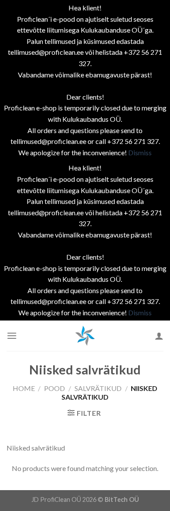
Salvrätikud (98, 388)
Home (24, 388)
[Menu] (12, 335)
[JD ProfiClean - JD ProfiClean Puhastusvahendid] (85, 336)
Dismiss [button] (140, 152)
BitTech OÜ (122, 499)
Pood (54, 388)
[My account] (159, 335)
